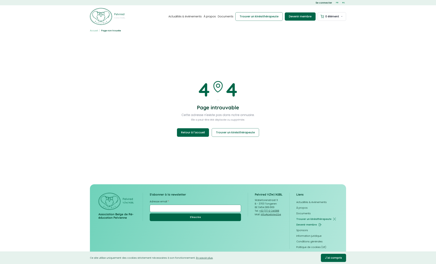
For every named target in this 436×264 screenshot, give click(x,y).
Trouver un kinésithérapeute (259, 16)
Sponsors (302, 230)
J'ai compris (333, 258)
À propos (210, 16)
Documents (225, 16)
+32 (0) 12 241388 (269, 211)
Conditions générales (309, 241)
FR (337, 2)
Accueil (94, 30)
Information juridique (309, 236)
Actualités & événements (185, 16)
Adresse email (159, 201)
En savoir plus (204, 258)
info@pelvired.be (271, 214)
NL (343, 2)
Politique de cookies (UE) (311, 247)
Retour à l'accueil (193, 132)
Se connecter (324, 2)
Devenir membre (300, 16)
